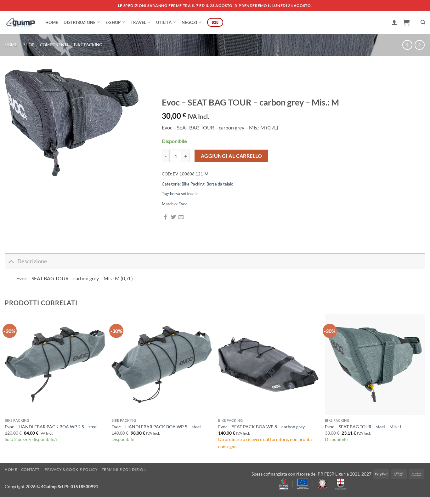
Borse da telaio (220, 183)
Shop (28, 44)
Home (51, 22)
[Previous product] (419, 45)
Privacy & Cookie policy (71, 469)
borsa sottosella (184, 193)
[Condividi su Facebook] (165, 217)
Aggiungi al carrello (231, 156)
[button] (394, 22)
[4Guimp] (20, 22)
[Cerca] (423, 22)
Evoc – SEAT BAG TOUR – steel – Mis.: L (363, 426)
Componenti (54, 44)
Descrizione (32, 261)
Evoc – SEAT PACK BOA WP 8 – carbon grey (261, 426)
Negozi (189, 22)
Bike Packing (88, 44)
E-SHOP (113, 22)
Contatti (31, 469)
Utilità (164, 22)
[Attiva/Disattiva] (11, 261)
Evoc (182, 203)
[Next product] (407, 45)
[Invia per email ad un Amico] (181, 217)
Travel (138, 22)
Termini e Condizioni (125, 469)
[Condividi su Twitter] (173, 217)
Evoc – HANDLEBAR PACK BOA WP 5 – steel (156, 426)
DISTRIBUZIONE (79, 22)
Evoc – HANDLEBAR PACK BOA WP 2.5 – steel (51, 426)
